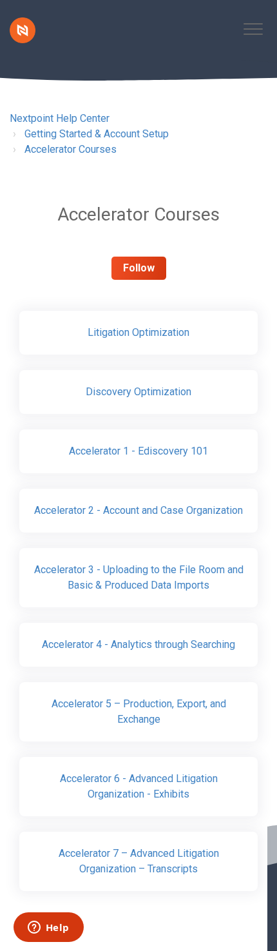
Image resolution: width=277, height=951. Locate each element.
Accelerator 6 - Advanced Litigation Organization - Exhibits (139, 786)
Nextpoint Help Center (60, 118)
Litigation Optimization (138, 332)
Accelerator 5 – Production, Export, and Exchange (139, 711)
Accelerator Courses (70, 149)
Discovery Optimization (138, 392)
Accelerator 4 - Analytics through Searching (138, 644)
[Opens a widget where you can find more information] (48, 928)
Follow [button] (139, 268)
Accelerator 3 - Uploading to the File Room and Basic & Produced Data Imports (139, 577)
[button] (252, 28)
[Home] (22, 30)
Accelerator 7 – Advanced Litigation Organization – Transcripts (139, 861)
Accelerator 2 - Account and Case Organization (138, 510)
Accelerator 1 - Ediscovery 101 (138, 451)
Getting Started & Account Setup (96, 134)
